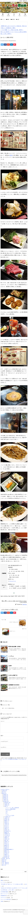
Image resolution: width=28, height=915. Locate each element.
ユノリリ (2, 882)
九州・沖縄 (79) (5, 863)
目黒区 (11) (6, 841)
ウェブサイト (3, 747)
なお (6, 812)
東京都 (13, 19)
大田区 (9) (6, 823)
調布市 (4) (6, 850)
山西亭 (10, 665)
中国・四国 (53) (5, 862)
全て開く (2, 789)
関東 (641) (4, 793)
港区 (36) (6, 840)
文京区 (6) (6, 827)
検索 (2, 869)
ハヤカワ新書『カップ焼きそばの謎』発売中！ (12, 30)
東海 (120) (4, 859)
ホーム (3, 19)
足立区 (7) (6, 853)
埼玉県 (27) (5, 798)
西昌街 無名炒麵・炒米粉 (14, 646)
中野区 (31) (6, 805)
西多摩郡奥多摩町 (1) (8, 849)
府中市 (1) (6, 825)
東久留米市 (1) (7, 831)
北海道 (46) (4, 790)
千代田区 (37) (7, 816)
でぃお (7, 814)
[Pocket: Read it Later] (14, 44)
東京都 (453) (6, 801)
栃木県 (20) (5, 795)
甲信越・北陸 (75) (6, 858)
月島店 (11, 155)
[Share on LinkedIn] (11, 44)
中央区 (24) (6, 803)
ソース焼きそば (9, 601)
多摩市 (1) (6, 822)
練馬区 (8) (6, 845)
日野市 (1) (6, 828)
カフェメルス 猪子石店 (5, 899)
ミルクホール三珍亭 (10, 815)
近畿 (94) (4, 861)
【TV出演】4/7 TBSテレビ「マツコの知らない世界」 (12, 884)
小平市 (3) (6, 824)
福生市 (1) (6, 842)
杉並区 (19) (6, 829)
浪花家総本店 (3, 895)
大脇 (2, 901)
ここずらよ (11, 656)
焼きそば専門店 (24, 602)
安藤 (2, 880)
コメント (2, 721)
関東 (8, 19)
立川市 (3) (6, 844)
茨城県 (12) (5, 794)
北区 (18, 19)
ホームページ (12, 581)
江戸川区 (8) (7, 835)
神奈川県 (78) (6, 857)
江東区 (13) (6, 836)
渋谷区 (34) (6, 839)
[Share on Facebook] (5, 44)
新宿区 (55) (6, 856)
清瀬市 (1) (6, 837)
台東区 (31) (6, 818)
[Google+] (8, 44)
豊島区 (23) (6, 852)
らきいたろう (8, 810)
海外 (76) (4, 865)
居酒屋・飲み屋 (16, 601)
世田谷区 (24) (7, 802)
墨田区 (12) (6, 820)
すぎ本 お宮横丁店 (12, 675)
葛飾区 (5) (6, 848)
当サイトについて (4, 893)
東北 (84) (4, 792)
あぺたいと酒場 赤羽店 (10, 809)
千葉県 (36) (5, 799)
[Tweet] (2, 44)
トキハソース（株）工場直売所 (12, 807)
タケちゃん (3, 897)
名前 (2, 735)
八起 (6, 811)
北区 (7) (6, 806)
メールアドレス (4, 741)
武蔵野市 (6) (7, 833)
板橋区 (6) (6, 832)
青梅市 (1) (6, 854)
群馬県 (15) (5, 797)
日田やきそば (21, 601)
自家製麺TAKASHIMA (13, 685)
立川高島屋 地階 (4, 891)
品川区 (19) (6, 819)
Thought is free (21, 911)
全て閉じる (6, 789)
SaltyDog (24, 604)
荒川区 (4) (6, 846)
